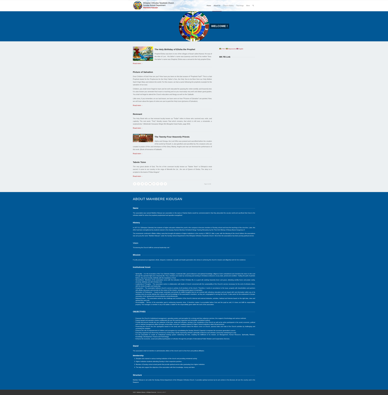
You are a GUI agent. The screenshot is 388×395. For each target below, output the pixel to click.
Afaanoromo (232, 49)
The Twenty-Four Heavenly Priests (172, 137)
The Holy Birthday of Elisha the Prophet (175, 49)
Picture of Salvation (143, 72)
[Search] (253, 5)
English (240, 49)
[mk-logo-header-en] (154, 5)
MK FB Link (224, 57)
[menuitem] (208, 5)
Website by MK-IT (161, 392)
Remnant (137, 114)
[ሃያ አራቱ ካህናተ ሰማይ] (144, 138)
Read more (137, 63)
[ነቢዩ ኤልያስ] (144, 53)
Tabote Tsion (139, 162)
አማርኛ (223, 49)
